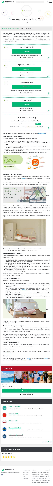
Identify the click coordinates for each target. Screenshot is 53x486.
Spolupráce (25, 478)
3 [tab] (41, 372)
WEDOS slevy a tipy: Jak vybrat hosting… (37, 480)
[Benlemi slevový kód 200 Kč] (26, 11)
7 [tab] (49, 372)
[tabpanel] (26, 386)
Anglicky (46, 474)
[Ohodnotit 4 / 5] (11, 457)
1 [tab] (37, 372)
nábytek (28, 358)
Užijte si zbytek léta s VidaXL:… (37, 474)
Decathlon (4, 384)
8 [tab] (51, 372)
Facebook (2, 474)
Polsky (46, 482)
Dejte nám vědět (42, 133)
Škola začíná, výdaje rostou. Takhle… (37, 472)
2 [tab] (39, 372)
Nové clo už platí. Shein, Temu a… (37, 478)
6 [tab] (47, 372)
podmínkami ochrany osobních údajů (34, 127)
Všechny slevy (46, 442)
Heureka (23, 178)
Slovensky (47, 472)
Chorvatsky (47, 480)
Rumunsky (47, 478)
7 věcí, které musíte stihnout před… (37, 476)
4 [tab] (43, 372)
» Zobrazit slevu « (26, 51)
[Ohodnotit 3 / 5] (8, 457)
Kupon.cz (9, 1)
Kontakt (24, 476)
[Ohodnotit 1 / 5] (3, 457)
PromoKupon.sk (10, 353)
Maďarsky (47, 476)
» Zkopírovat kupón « (26, 391)
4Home (46, 358)
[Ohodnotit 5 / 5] (14, 457)
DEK (30, 359)
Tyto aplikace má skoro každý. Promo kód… (37, 482)
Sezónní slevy (25, 474)
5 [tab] (45, 372)
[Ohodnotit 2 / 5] (6, 457)
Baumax (24, 359)
